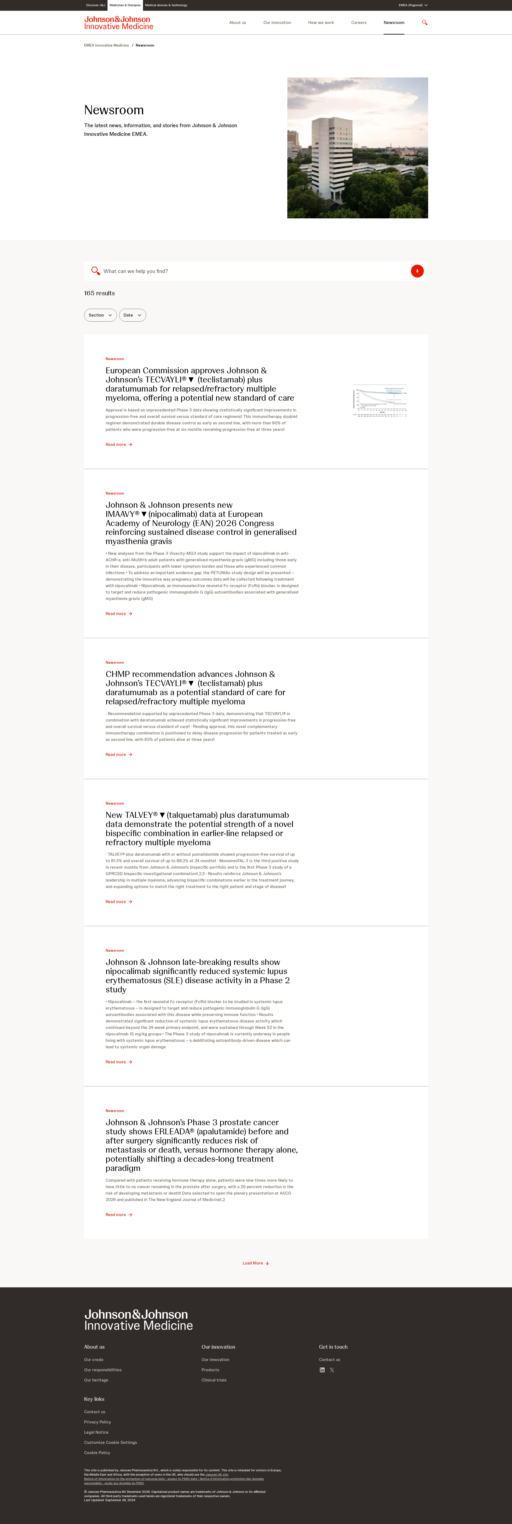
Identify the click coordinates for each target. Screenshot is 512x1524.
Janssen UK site (216, 1474)
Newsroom (394, 22)
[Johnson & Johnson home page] (118, 23)
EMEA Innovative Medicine (107, 45)
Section (96, 315)
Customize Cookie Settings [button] (110, 1442)
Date (128, 315)
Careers (359, 22)
